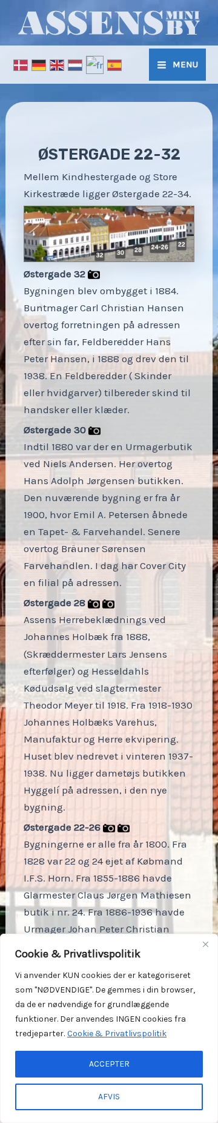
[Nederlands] (76, 64)
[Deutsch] (39, 64)
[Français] (95, 64)
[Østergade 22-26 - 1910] (109, 827)
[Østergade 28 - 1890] (94, 602)
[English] (57, 64)
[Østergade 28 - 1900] (108, 602)
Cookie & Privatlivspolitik (117, 1033)
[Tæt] (205, 944)
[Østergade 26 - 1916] (123, 827)
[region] (109, 1028)
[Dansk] (21, 64)
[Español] (115, 64)
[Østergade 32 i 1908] (94, 274)
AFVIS (109, 1096)
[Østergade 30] (94, 429)
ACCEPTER (109, 1064)
